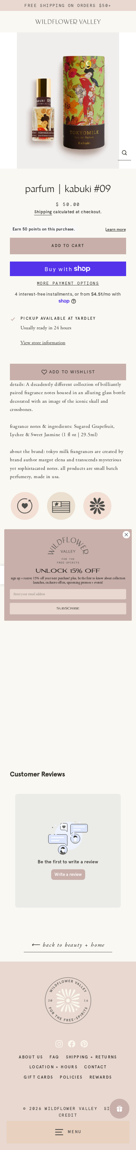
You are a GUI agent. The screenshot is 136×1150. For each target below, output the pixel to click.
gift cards (38, 1077)
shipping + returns (91, 1057)
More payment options (68, 283)
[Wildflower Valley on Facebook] (68, 1044)
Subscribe (68, 608)
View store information (42, 343)
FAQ (54, 1057)
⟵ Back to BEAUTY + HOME (68, 945)
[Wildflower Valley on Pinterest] (80, 1044)
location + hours (53, 1067)
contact (95, 1067)
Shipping (43, 211)
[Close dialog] (126, 535)
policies (71, 1077)
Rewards (100, 1077)
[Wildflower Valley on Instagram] (55, 1044)
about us (31, 1057)
